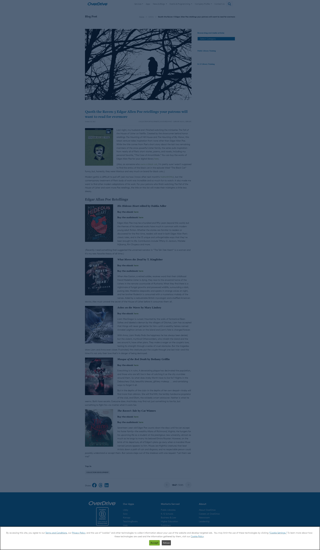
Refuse (166, 542)
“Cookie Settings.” (278, 532)
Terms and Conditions (56, 532)
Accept (154, 542)
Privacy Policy (78, 532)
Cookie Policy (197, 536)
